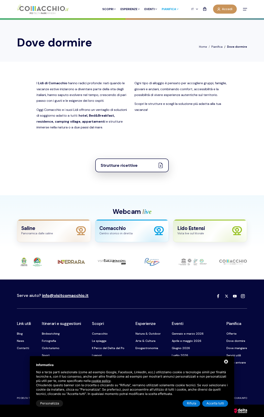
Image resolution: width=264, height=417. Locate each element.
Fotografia (49, 341)
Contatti (23, 348)
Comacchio (100, 333)
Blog (20, 333)
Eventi (149, 9)
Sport (46, 355)
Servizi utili (233, 355)
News (20, 341)
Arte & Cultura (146, 341)
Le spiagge (99, 341)
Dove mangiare (236, 348)
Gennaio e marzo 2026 (188, 333)
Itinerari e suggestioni (61, 323)
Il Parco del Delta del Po (108, 348)
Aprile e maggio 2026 (186, 341)
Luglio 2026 (180, 355)
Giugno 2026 (181, 348)
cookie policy (101, 381)
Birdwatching (51, 333)
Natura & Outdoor (148, 333)
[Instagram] (243, 296)
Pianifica (169, 9)
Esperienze (128, 9)
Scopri (107, 9)
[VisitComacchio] (42, 9)
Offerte (231, 333)
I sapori (97, 355)
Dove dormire (235, 341)
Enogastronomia (147, 348)
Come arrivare (236, 362)
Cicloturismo (50, 348)
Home (203, 47)
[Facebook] (218, 296)
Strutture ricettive (119, 165)
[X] (226, 296)
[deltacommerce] (239, 410)
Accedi (227, 9)
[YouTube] (235, 296)
